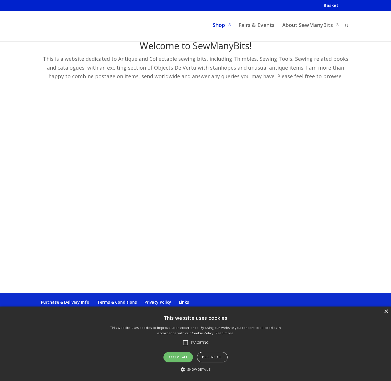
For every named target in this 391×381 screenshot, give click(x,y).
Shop (219, 25)
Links (184, 302)
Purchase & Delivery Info (65, 302)
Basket (331, 5)
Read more (225, 333)
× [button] (386, 311)
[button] (195, 369)
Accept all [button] (178, 357)
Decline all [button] (212, 357)
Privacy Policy (158, 302)
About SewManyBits (307, 25)
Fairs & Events (256, 25)
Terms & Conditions (117, 302)
